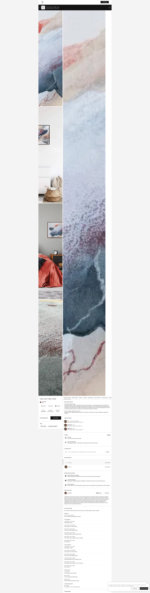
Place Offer (55, 418)
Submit (107, 451)
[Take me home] (42, 2)
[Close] (147, 583)
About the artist (97, 397)
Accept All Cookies (143, 588)
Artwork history (91, 397)
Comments (85, 397)
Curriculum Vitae (104, 397)
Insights (80, 397)
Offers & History (75, 397)
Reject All (135, 588)
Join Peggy (104, 2)
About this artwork (67, 397)
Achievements (111, 397)
